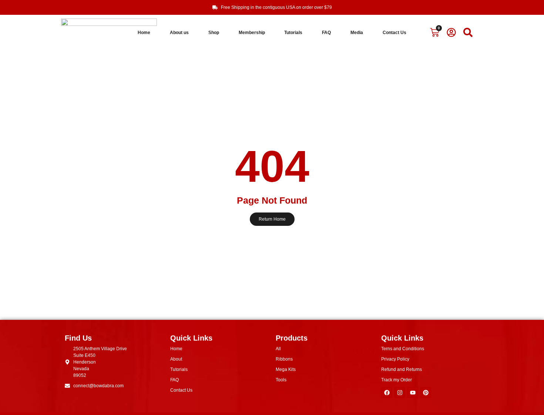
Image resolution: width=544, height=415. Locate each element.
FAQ (326, 32)
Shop (213, 32)
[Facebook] (386, 392)
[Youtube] (412, 392)
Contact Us (394, 32)
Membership (252, 32)
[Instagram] (399, 392)
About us (179, 32)
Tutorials (293, 32)
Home (144, 32)
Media (356, 32)
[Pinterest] (425, 392)
